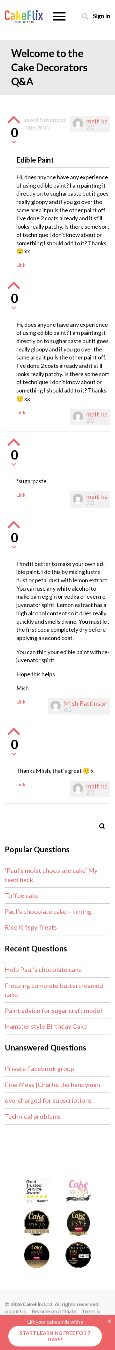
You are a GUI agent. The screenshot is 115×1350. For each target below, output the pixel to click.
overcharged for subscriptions (48, 1100)
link (21, 265)
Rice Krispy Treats (31, 927)
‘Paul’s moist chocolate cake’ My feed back (51, 874)
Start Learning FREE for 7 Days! (55, 1336)
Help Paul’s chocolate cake (43, 969)
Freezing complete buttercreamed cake (54, 990)
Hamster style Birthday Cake (46, 1026)
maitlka (97, 121)
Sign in (101, 16)
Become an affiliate (54, 1311)
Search (102, 826)
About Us (15, 1311)
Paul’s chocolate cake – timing (48, 911)
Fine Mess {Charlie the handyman (52, 1084)
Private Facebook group (39, 1068)
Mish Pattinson (86, 703)
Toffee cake (22, 895)
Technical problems (33, 1116)
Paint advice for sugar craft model (53, 1010)
